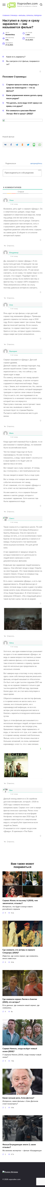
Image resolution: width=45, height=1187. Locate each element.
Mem (11, 433)
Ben (11, 790)
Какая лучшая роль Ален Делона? (18, 1098)
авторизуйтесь (36, 163)
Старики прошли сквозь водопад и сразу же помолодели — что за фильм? (22, 87)
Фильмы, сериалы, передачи (30, 15)
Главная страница (9, 15)
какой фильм (9, 137)
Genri (11, 518)
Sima (11, 643)
